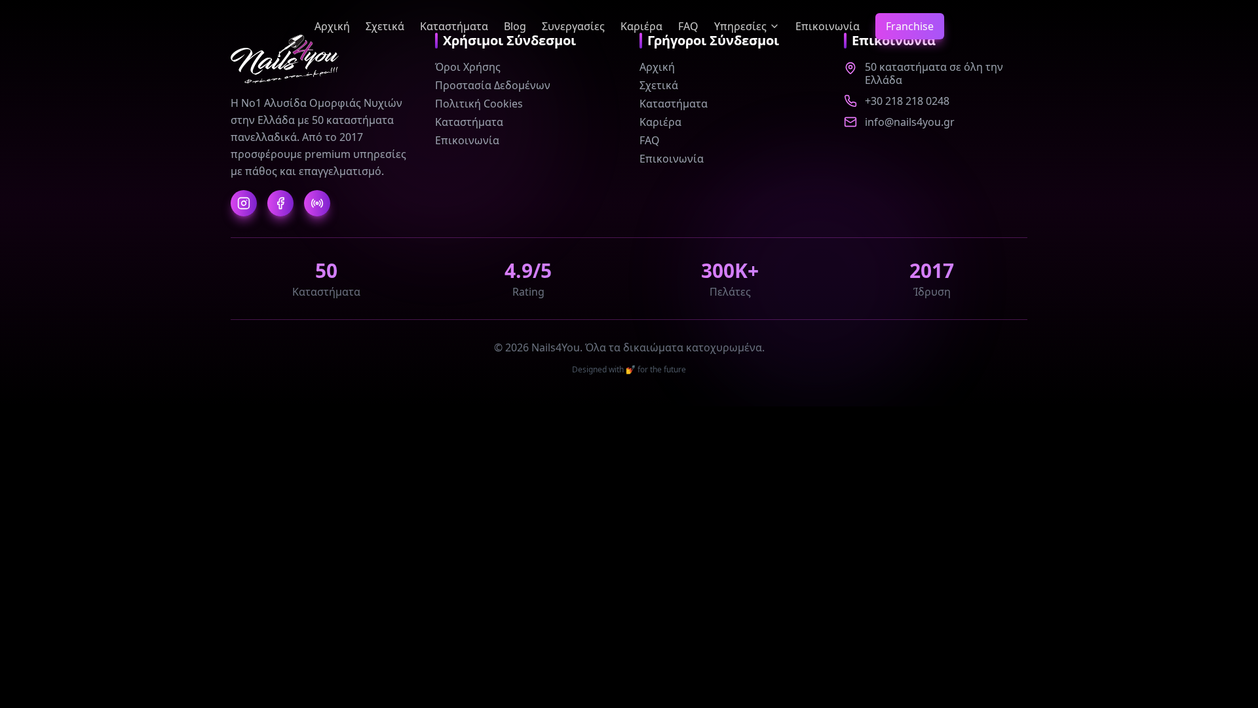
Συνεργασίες (573, 26)
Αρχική (332, 26)
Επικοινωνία (827, 26)
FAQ (688, 26)
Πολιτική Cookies (479, 103)
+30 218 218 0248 (907, 101)
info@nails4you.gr (910, 121)
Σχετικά (385, 26)
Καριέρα (641, 26)
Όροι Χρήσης (468, 66)
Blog (515, 26)
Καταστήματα (454, 26)
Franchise (910, 26)
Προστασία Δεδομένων (492, 85)
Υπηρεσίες (740, 26)
